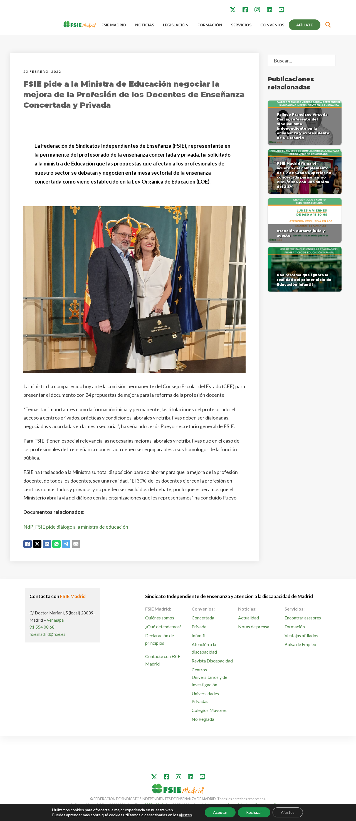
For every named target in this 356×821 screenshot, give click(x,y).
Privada (199, 626)
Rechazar (254, 812)
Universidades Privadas (205, 697)
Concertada (203, 617)
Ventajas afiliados (301, 635)
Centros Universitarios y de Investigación (209, 677)
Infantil (198, 635)
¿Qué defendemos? (163, 626)
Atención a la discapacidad (204, 648)
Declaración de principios (159, 639)
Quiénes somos (159, 617)
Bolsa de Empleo (300, 644)
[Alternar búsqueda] (328, 25)
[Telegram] (66, 544)
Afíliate (304, 24)
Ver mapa (55, 619)
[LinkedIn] (47, 544)
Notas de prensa (253, 626)
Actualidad (248, 617)
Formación (209, 24)
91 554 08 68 (42, 626)
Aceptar (220, 812)
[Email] (76, 544)
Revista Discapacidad (212, 660)
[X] (37, 544)
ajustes (185, 814)
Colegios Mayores (209, 710)
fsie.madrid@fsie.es (47, 634)
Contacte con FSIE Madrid (162, 660)
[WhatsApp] (56, 544)
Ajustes (288, 812)
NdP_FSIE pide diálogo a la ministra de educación (75, 527)
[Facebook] (27, 544)
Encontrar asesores (303, 617)
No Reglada (203, 719)
